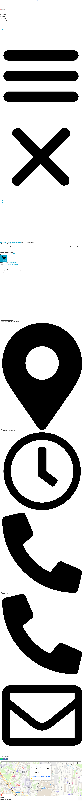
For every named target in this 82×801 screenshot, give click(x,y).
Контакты (4, 31)
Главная (3, 25)
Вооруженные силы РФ (16, 242)
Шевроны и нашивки (7, 242)
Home (1, 242)
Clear (14, 253)
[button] (41, 116)
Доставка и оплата (6, 29)
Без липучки (18, 251)
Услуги (3, 26)
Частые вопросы (5, 30)
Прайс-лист (4, 27)
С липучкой (15, 264)
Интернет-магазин (5, 28)
